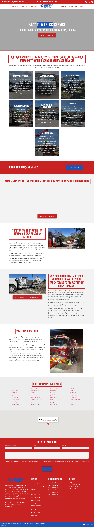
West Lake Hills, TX (36, 397)
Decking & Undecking (37, 503)
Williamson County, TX (75, 399)
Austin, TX (14, 388)
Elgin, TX (33, 392)
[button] (48, 424)
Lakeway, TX (53, 397)
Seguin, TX (72, 402)
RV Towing (34, 515)
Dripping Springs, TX (55, 394)
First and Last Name (10, 445)
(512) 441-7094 (53, 2)
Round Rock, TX (35, 388)
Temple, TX (14, 402)
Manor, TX (14, 392)
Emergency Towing (36, 483)
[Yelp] (89, 2)
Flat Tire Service (35, 494)
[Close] (56, 419)
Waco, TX (33, 402)
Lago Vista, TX (73, 395)
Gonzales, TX (53, 404)
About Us (13, 6)
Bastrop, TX (72, 394)
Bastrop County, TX (55, 399)
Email (35, 445)
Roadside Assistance (36, 486)
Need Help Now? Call (43, 2)
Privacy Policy (11, 504)
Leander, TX (15, 397)
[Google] (86, 2)
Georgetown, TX (54, 390)
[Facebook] (92, 2)
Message (7, 451)
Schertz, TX (53, 402)
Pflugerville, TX (15, 390)
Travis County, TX (16, 399)
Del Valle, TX (73, 392)
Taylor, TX (33, 394)
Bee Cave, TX (53, 395)
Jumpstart (34, 489)
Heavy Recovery (35, 509)
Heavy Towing (60, 6)
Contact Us (83, 6)
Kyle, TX (72, 390)
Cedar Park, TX (54, 388)
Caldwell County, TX (36, 399)
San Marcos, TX (35, 390)
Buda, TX (72, 388)
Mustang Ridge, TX (35, 395)
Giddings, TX (53, 401)
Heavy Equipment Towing (36, 506)
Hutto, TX (52, 392)
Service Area (33, 6)
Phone (64, 445)
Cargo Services (35, 500)
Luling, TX (33, 401)
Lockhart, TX (15, 394)
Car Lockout (34, 492)
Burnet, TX (14, 401)
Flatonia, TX (73, 401)
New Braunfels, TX (16, 404)
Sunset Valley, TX (74, 397)
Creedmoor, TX (15, 395)
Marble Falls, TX (35, 404)
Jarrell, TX (72, 404)
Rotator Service (73, 6)
